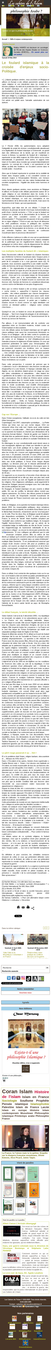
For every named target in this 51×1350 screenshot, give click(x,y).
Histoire (34, 1110)
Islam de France (27, 1107)
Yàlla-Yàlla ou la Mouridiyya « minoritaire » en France (13, 954)
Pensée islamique (15, 1104)
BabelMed (38, 1331)
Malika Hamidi (9, 44)
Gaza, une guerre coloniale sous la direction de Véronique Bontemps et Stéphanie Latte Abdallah (25, 1248)
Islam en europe (14, 1110)
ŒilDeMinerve (25, 1339)
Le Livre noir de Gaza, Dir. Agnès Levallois (23, 1273)
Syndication (29, 1306)
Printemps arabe (25, 1116)
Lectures (12, 1331)
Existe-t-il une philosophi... (12, 1075)
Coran (9, 1091)
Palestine (8, 1107)
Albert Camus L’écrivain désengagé (19, 1223)
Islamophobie (39, 1104)
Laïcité (45, 1107)
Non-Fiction (28, 1323)
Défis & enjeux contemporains (21, 39)
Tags (37, 1306)
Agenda (25, 1002)
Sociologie (9, 1100)
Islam (25, 1091)
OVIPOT (39, 1323)
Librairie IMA (10, 1339)
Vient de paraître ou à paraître (14, 1220)
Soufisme (26, 1100)
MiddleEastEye (25, 1331)
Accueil (4, 39)
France (6, 1118)
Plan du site (16, 1306)
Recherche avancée (10, 971)
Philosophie (42, 1116)
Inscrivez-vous (25, 993)
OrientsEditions (25, 1347)
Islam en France (35, 1097)
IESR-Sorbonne (14, 1323)
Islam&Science (39, 1339)
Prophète (42, 1100)
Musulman (26, 1113)
